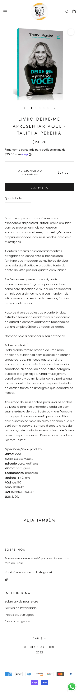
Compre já (39, 187)
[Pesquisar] (67, 11)
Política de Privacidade (21, 608)
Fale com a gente (17, 621)
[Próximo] (54, 108)
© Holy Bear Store (39, 647)
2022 (39, 652)
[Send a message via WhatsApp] (72, 687)
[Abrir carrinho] (74, 11)
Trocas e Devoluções (19, 615)
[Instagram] (6, 579)
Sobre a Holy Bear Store (21, 601)
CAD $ (38, 638)
